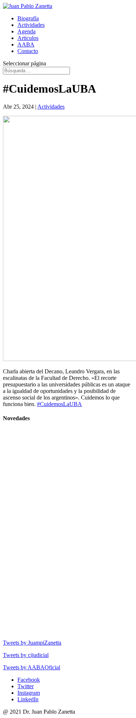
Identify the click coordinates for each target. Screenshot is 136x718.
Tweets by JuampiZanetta (32, 643)
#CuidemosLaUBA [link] (59, 404)
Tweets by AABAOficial (31, 667)
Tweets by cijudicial (26, 655)
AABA (25, 44)
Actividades (31, 25)
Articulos (27, 38)
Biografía (28, 18)
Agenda (26, 31)
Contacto (27, 51)
